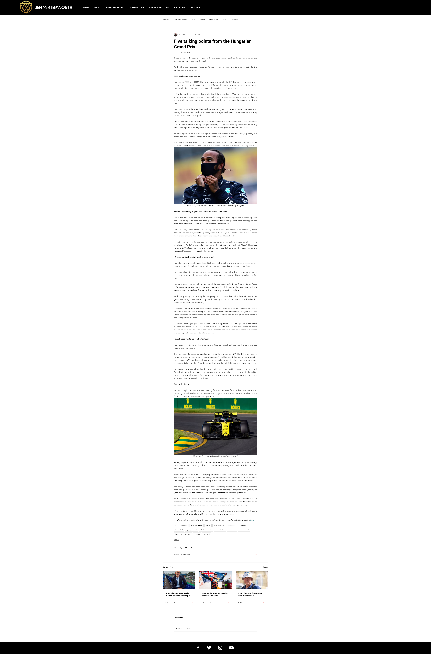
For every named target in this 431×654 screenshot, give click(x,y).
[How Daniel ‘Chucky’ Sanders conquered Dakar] (215, 580)
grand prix (242, 525)
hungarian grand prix (182, 534)
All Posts (166, 19)
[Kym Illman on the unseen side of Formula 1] (252, 580)
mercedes (231, 525)
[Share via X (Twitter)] (180, 547)
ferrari (208, 525)
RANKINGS (213, 19)
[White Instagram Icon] (220, 648)
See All (265, 567)
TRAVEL (235, 19)
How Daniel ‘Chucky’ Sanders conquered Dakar (215, 594)
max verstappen (196, 525)
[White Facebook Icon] (198, 648)
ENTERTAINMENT (181, 19)
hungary (197, 534)
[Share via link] (191, 547)
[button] (265, 19)
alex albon (232, 530)
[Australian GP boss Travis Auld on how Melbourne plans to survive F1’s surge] (179, 580)
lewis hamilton (219, 525)
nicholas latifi (244, 530)
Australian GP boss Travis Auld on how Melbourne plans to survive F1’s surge (179, 594)
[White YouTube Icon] (231, 648)
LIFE (193, 19)
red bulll (207, 534)
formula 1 (183, 525)
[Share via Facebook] (175, 547)
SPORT (225, 19)
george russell (192, 530)
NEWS (202, 19)
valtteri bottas (220, 530)
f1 (176, 525)
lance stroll (179, 530)
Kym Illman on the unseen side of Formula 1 (250, 594)
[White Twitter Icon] (209, 648)
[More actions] (255, 34)
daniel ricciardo (206, 530)
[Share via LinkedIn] (186, 547)
